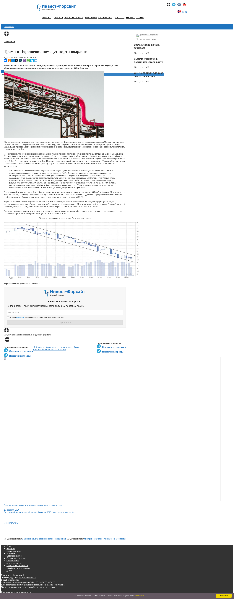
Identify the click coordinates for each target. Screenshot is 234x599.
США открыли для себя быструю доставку (148, 74)
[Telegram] (35, 60)
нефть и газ (56, 347)
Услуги (140, 18)
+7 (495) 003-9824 (27, 577)
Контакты (119, 18)
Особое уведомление (16, 558)
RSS (35, 347)
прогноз (65, 347)
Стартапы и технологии (114, 347)
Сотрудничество (14, 556)
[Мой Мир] (13, 60)
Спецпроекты (105, 18)
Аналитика (9, 41)
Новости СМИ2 (11, 523)
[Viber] (24, 60)
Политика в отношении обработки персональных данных (18, 568)
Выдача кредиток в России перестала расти (148, 60)
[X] (16, 60)
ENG (184, 12)
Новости (58, 18)
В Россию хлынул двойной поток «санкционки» (44, 539)
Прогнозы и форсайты (146, 39)
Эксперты (46, 18)
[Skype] (32, 60)
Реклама (130, 18)
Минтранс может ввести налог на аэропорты (105, 539)
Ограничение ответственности (14, 562)
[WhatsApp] (28, 60)
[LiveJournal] (20, 60)
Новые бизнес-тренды (112, 352)
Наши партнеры (13, 551)
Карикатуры (91, 18)
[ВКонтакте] (5, 60)
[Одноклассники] (9, 60)
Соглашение (139, 596)
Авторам (10, 548)
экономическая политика (54, 349)
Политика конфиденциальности (16, 592)
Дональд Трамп (44, 347)
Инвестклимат (9, 27)
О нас (9, 546)
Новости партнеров (73, 18)
